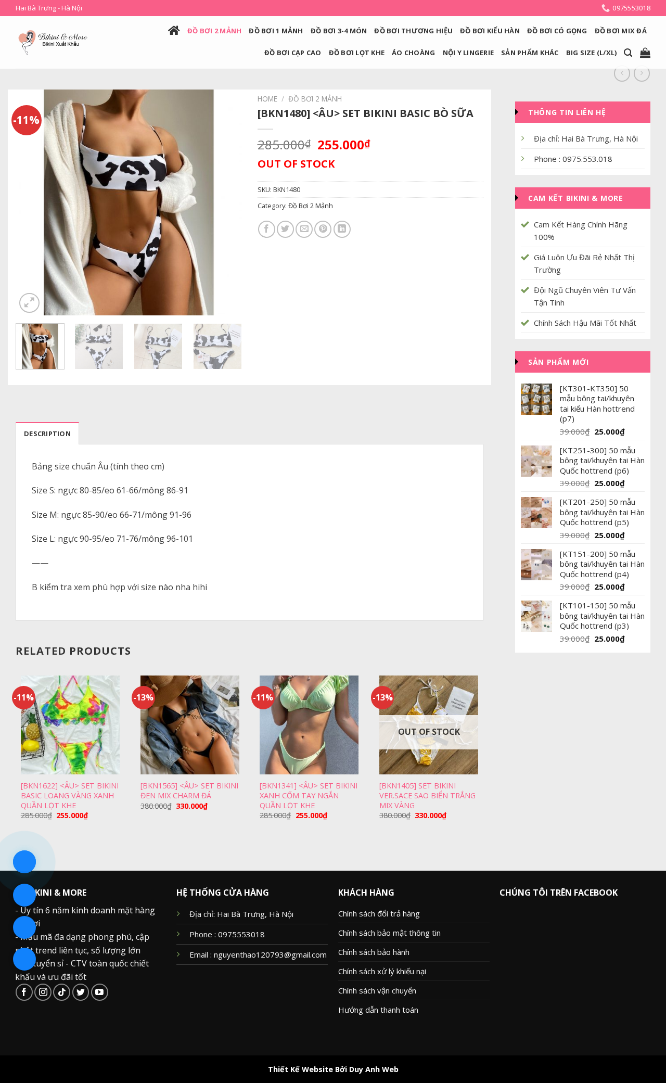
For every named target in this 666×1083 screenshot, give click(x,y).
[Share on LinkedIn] (342, 229)
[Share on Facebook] (266, 229)
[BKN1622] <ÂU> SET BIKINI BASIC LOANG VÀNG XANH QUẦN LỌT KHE (70, 795)
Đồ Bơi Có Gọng (557, 30)
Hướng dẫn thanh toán (378, 1009)
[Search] (628, 53)
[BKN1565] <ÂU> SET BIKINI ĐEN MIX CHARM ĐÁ (189, 790)
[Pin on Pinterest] (322, 229)
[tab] (47, 433)
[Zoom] (29, 303)
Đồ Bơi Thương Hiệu (413, 30)
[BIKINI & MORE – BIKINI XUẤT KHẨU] (52, 42)
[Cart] (645, 52)
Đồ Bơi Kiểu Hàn (490, 30)
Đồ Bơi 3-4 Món (339, 30)
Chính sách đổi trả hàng (379, 913)
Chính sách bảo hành (373, 952)
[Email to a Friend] (304, 229)
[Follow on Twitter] (80, 992)
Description (47, 433)
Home (267, 99)
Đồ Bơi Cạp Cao (293, 52)
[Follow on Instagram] (43, 992)
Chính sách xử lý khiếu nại (382, 971)
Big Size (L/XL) (591, 52)
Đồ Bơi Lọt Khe (357, 52)
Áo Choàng (413, 52)
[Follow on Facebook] (24, 992)
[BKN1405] (427, 795)
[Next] (224, 202)
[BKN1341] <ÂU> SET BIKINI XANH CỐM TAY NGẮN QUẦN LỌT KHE (308, 795)
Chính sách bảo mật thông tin (389, 932)
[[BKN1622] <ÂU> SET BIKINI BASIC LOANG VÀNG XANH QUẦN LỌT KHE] (70, 725)
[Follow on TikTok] (61, 992)
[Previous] (33, 202)
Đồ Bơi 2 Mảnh (214, 30)
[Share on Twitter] (285, 229)
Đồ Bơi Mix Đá (621, 30)
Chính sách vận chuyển (377, 990)
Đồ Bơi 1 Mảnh (276, 30)
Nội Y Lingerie (468, 52)
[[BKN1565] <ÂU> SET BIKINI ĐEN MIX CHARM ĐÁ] (189, 725)
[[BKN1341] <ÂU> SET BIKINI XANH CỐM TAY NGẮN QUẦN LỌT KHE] (309, 725)
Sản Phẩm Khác (529, 52)
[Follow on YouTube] (99, 992)
